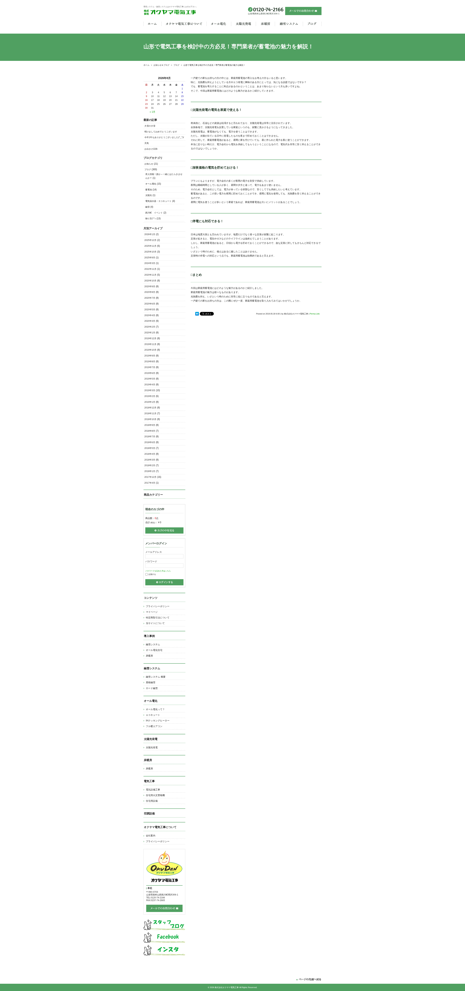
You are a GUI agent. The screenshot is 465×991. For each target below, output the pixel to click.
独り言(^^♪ (150, 218)
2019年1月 (149, 402)
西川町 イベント (154, 212)
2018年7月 (149, 436)
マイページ (152, 612)
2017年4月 (149, 483)
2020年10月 (150, 280)
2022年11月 (150, 269)
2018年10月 (150, 419)
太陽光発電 (152, 747)
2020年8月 (149, 292)
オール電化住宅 (154, 650)
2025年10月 (150, 252)
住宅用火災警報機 (155, 795)
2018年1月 (149, 471)
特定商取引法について (157, 617)
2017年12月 (150, 477)
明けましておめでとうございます (160, 131)
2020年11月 (150, 275)
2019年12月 (150, 338)
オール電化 (150, 184)
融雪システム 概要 (155, 676)
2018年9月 (149, 425)
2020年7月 (149, 298)
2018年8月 (149, 431)
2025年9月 (149, 257)
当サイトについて (155, 623)
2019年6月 (149, 373)
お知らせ (148, 164)
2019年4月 (149, 384)
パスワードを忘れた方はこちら (158, 571)
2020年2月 (149, 327)
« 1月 (152, 111)
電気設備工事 (153, 789)
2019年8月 (149, 361)
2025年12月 (150, 240)
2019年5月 (149, 379)
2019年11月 (150, 344)
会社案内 (150, 835)
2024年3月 (149, 263)
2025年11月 (150, 246)
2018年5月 (149, 448)
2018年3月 (149, 460)
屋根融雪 (150, 682)
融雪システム (153, 644)
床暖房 (149, 655)
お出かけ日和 (150, 149)
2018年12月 (150, 407)
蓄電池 (148, 189)
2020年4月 (149, 315)
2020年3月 (149, 321)
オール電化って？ (155, 709)
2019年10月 (150, 350)
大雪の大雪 (149, 126)
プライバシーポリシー (157, 606)
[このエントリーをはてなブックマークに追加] (197, 314)
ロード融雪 (152, 688)
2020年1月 (149, 332)
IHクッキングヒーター (157, 720)
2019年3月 (149, 390)
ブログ (147, 169)
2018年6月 (149, 442)
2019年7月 (149, 367)
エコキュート (153, 715)
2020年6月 (149, 303)
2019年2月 (149, 396)
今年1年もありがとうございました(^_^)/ (164, 137)
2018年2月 (149, 465)
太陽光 (148, 195)
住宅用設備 (152, 801)
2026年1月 (149, 234)
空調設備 (149, 813)
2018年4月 (149, 454)
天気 (146, 143)
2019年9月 (149, 355)
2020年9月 (149, 286)
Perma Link (315, 314)
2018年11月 (150, 413)
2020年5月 (149, 309)
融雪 (147, 207)
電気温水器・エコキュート (158, 201)
